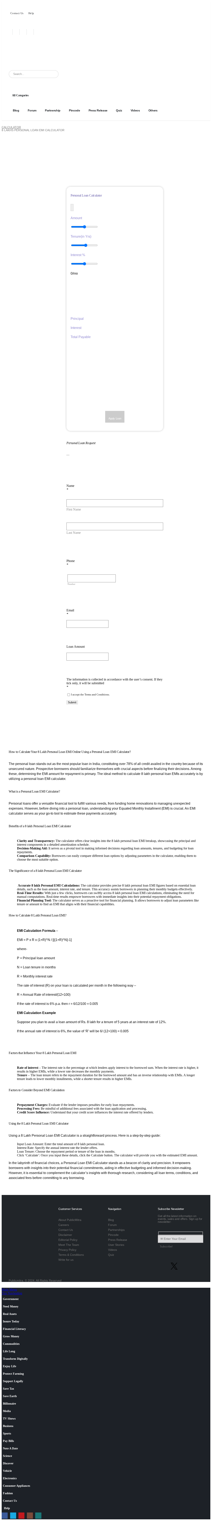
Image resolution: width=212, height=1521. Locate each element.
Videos (135, 110)
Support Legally (13, 1381)
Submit (72, 702)
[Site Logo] (34, 54)
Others (153, 110)
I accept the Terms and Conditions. (90, 694)
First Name (73, 509)
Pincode (74, 110)
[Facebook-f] (163, 1266)
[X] (19, 32)
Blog (16, 110)
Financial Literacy (14, 1328)
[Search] (54, 74)
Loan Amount (75, 646)
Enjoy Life (9, 1366)
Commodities (11, 1343)
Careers (63, 1225)
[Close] (67, 455)
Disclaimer (65, 1234)
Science (7, 1455)
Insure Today (11, 1321)
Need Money (10, 1306)
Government (11, 1299)
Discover (8, 1463)
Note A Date (10, 1448)
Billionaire (9, 1403)
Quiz (119, 110)
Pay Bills (8, 1441)
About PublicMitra (69, 1220)
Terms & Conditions (71, 1254)
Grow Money (11, 1336)
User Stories (116, 1244)
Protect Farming (13, 1373)
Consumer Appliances (16, 1485)
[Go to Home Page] (3, 124)
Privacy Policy (67, 1249)
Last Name (73, 532)
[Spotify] (196, 1266)
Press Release (98, 110)
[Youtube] (26, 32)
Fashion (8, 1493)
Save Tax (8, 1388)
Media (7, 1411)
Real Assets (10, 1314)
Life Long (9, 1351)
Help (31, 13)
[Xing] (40, 32)
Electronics (10, 1478)
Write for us (65, 1259)
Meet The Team (68, 1244)
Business (8, 1426)
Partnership (52, 110)
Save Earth (10, 1396)
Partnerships (116, 1229)
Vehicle (7, 1470)
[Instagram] (33, 32)
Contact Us (16, 13)
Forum (32, 110)
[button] (4, 1286)
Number (71, 584)
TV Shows (9, 1418)
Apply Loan (114, 418)
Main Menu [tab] (9, 1289)
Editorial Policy (67, 1239)
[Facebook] (12, 32)
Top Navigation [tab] (12, 1293)
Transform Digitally (15, 1358)
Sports (7, 1433)
